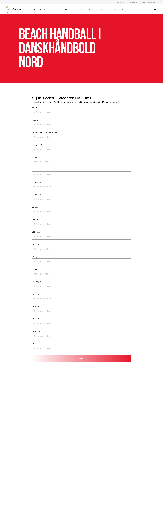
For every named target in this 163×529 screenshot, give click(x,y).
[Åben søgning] (155, 10)
